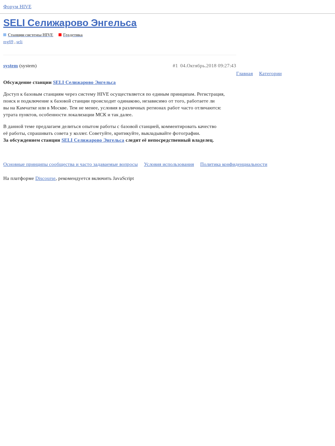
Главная (244, 73)
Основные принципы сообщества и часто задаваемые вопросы (70, 164)
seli (19, 41)
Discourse (45, 178)
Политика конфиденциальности (233, 164)
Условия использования (169, 164)
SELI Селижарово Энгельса (70, 22)
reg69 (8, 41)
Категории (270, 73)
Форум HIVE (17, 6)
